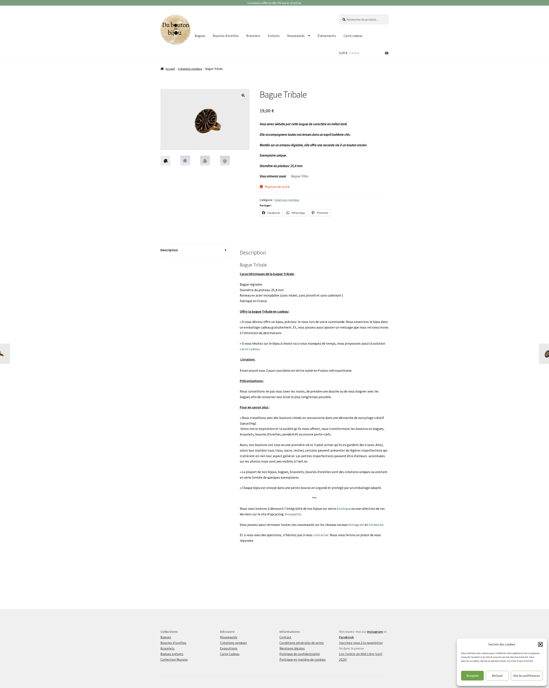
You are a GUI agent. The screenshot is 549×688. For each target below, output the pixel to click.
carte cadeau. (250, 349)
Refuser (497, 676)
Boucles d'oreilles (173, 643)
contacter (321, 535)
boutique (344, 508)
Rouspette (293, 514)
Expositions (228, 648)
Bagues (200, 35)
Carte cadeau (353, 35)
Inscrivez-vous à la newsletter (361, 643)
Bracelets (253, 35)
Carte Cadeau (229, 654)
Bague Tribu (299, 176)
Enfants (274, 35)
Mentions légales (292, 648)
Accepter (472, 676)
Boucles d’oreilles (226, 35)
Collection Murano (174, 659)
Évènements (327, 35)
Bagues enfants (171, 654)
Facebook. (376, 524)
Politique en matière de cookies (302, 659)
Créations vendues (190, 69)
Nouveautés (296, 35)
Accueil (170, 69)
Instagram (356, 524)
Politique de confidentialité (299, 654)
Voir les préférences (526, 676)
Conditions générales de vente (301, 643)
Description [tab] (169, 250)
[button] (540, 644)
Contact (285, 637)
